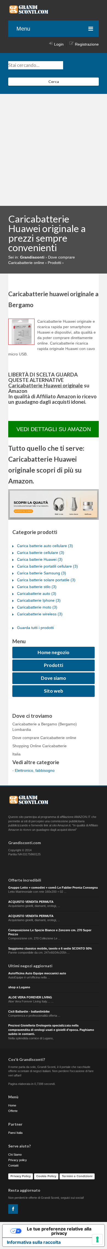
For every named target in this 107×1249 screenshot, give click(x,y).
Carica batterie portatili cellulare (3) (47, 566)
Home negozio (53, 652)
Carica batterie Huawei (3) (40, 559)
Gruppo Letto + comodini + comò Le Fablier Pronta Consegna (53, 887)
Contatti (13, 1165)
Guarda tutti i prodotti (35, 627)
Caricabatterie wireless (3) (40, 614)
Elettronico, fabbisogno (35, 770)
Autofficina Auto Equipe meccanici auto (37, 973)
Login (59, 44)
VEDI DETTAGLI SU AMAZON (53, 429)
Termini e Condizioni (77, 1176)
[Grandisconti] (28, 12)
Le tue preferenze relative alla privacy (59, 1231)
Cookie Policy (46, 1176)
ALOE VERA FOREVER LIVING (30, 997)
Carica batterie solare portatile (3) (46, 580)
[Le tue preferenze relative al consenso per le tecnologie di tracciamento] (97, 1239)
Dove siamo (53, 678)
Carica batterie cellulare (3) (40, 552)
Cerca (53, 81)
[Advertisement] (53, 150)
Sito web (53, 691)
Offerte (13, 1110)
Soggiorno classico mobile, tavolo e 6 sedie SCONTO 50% (50, 948)
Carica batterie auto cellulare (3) (45, 546)
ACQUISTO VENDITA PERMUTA (31, 901)
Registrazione (87, 44)
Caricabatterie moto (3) (37, 607)
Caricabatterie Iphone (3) (39, 600)
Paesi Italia (15, 1132)
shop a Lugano (19, 987)
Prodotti (53, 665)
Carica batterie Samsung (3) (41, 573)
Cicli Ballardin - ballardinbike (29, 1011)
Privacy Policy (20, 1176)
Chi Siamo (15, 1154)
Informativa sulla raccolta (34, 1242)
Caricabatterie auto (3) (36, 593)
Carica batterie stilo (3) (37, 587)
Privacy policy (17, 1160)
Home (12, 1105)
